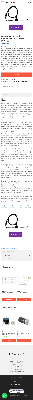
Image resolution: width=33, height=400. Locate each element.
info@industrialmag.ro (17, 371)
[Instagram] (24, 354)
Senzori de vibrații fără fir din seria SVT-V (9, 334)
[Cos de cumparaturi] (31, 2)
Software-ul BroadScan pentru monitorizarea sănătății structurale (22, 293)
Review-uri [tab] (7, 259)
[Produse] (2, 2)
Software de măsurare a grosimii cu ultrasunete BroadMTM (8, 293)
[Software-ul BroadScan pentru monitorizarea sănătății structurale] (24, 280)
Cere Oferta (16, 74)
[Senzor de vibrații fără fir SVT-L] (24, 321)
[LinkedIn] (18, 354)
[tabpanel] (16, 19)
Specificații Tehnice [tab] (8, 252)
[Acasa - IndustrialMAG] (11, 2)
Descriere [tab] (5, 95)
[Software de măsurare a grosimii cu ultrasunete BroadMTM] (9, 280)
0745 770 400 (17, 367)
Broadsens (4, 291)
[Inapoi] (31, 36)
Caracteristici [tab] (6, 255)
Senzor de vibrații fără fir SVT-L (23, 334)
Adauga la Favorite (8, 86)
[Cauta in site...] (28, 2)
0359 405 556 (17, 369)
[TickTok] (21, 354)
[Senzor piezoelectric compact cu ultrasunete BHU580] (16, 19)
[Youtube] (15, 354)
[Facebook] (9, 354)
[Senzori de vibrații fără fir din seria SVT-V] (9, 321)
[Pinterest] (12, 354)
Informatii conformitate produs (9, 248)
